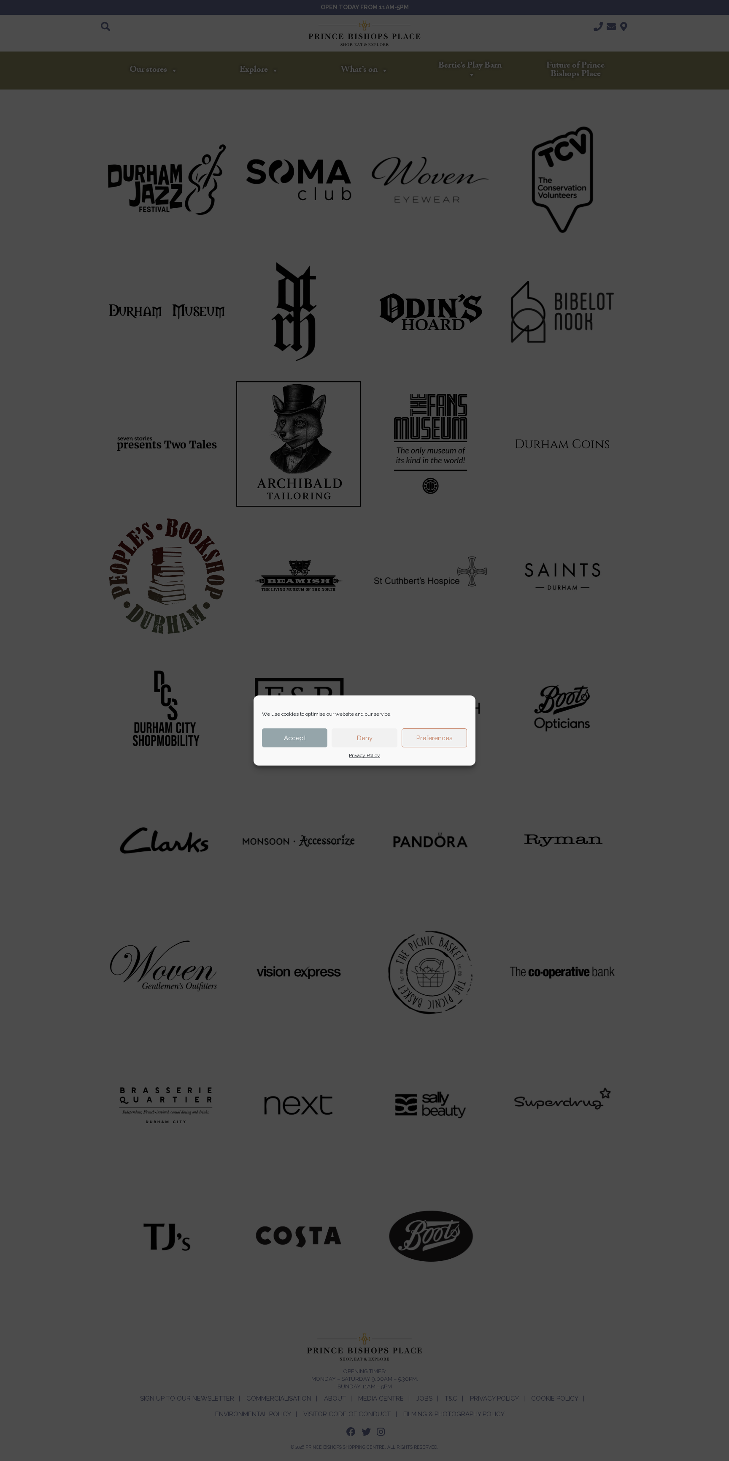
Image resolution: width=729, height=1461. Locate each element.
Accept (295, 738)
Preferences (434, 738)
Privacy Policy (364, 755)
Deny (365, 738)
